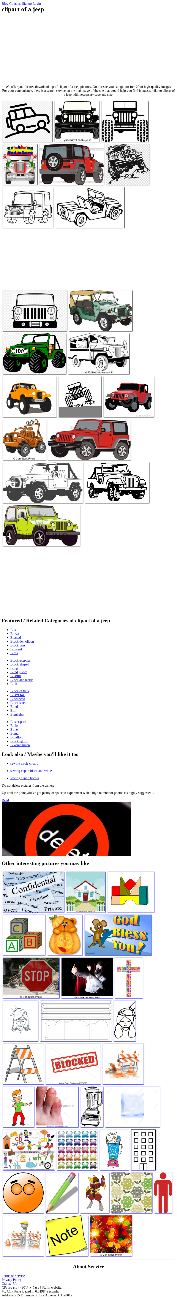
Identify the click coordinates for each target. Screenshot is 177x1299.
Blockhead (17, 699)
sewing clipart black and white (31, 771)
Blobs (14, 725)
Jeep (88, 497)
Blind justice (18, 672)
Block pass (17, 645)
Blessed (15, 637)
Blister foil (17, 695)
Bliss (13, 630)
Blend (14, 733)
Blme (14, 729)
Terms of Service (13, 1276)
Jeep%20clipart (114, 411)
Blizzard (16, 649)
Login (37, 3)
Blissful (15, 676)
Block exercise (20, 660)
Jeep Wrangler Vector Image (66, 454)
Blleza (14, 633)
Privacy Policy (12, 1280)
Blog (5, 3)
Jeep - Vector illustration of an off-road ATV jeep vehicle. (22, 452)
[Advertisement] (88, 49)
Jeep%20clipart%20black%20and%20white (30, 221)
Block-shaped (19, 664)
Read (5, 800)
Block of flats (19, 691)
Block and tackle (21, 680)
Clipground (21, 1286)
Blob (13, 684)
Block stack (18, 703)
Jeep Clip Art (78, 325)
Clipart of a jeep (14, 136)
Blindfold (16, 737)
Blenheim (17, 714)
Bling (14, 668)
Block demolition (22, 641)
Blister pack (18, 722)
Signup (27, 3)
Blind (14, 706)
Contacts (15, 3)
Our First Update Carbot (19, 411)
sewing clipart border (24, 778)
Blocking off (19, 741)
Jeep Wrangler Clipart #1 (19, 540)
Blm (13, 710)
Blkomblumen (20, 745)
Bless (14, 653)
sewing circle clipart (24, 763)
